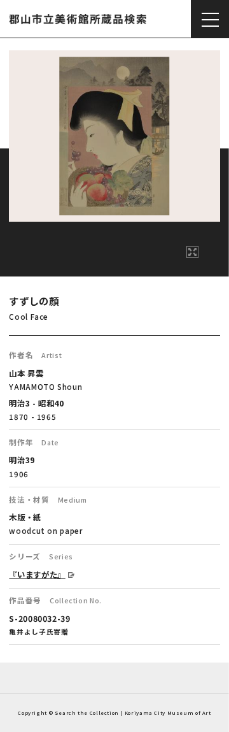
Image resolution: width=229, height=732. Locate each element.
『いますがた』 (37, 574)
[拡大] (192, 252)
